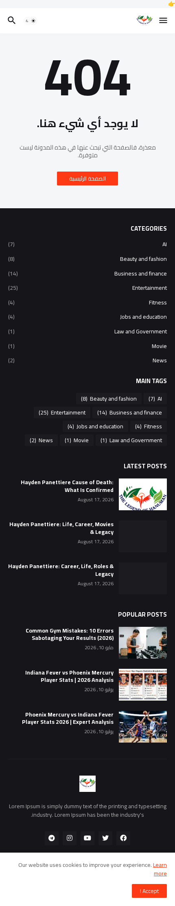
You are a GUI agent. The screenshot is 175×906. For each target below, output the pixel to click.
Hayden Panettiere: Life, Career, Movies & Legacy (61, 528)
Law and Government (87, 331)
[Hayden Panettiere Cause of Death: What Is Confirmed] (143, 494)
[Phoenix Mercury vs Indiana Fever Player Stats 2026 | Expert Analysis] (143, 727)
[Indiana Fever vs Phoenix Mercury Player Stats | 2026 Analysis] (143, 685)
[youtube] (87, 838)
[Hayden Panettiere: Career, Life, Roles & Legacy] (143, 578)
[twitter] (105, 838)
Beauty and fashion (87, 259)
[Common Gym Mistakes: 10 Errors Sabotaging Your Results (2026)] (143, 643)
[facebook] (123, 838)
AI (87, 244)
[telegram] (52, 838)
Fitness (87, 302)
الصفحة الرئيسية (87, 178)
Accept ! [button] (149, 891)
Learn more (160, 869)
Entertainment (87, 287)
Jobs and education (87, 316)
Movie (87, 346)
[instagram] (70, 838)
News (87, 360)
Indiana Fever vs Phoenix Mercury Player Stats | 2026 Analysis (69, 676)
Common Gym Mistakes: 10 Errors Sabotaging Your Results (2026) (70, 634)
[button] (164, 21)
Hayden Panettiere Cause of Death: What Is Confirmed (67, 486)
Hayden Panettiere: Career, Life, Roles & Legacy (61, 570)
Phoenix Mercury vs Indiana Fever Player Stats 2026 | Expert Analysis (68, 718)
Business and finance (87, 273)
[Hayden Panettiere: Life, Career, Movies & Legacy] (143, 536)
